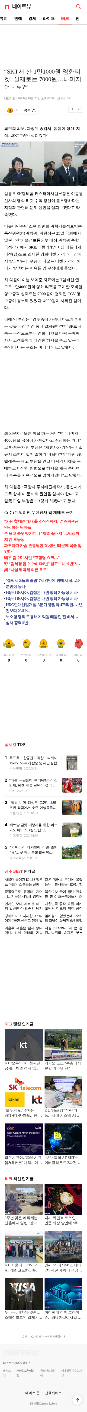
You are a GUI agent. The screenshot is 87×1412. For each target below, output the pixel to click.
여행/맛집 (15, 768)
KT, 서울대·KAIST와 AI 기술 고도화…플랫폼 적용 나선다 (22, 1268)
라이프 (49, 18)
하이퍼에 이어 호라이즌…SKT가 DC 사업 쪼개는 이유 (63, 1315)
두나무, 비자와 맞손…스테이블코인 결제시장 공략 (23, 1315)
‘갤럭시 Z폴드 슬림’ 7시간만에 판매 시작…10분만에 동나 (43, 583)
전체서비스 (53, 1393)
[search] (78, 6)
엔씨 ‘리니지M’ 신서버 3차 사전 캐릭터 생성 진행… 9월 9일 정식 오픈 (63, 1268)
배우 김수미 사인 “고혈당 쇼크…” (32, 557)
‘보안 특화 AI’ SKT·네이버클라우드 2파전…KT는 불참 (62, 1161)
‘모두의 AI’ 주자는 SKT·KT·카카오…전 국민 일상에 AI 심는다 (23, 1113)
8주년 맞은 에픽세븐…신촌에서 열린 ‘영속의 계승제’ (23, 1221)
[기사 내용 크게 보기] (79, 111)
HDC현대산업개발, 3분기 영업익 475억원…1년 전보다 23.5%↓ (44, 607)
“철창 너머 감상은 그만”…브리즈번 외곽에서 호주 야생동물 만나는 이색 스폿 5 (33, 808)
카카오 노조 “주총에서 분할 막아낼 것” (63, 1065)
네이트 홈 (32, 1393)
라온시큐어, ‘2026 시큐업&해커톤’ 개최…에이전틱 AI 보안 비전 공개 (23, 1161)
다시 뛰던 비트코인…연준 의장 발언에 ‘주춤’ (62, 1221)
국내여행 (15, 858)
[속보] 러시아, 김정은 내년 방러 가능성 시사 (41, 592)
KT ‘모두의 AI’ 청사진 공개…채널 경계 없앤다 (22, 1066)
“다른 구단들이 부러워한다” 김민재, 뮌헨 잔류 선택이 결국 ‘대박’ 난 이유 (33, 785)
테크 (65, 18)
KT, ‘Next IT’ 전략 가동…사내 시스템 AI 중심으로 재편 (63, 1113)
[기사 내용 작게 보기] (72, 111)
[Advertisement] (43, 41)
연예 (18, 18)
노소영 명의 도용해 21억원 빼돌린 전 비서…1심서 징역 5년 (43, 620)
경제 (32, 18)
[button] (77, 1399)
